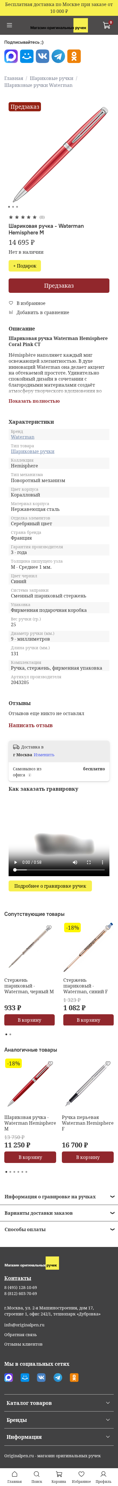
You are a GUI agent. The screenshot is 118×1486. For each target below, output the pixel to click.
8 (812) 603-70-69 (20, 1293)
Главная (13, 78)
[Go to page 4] (18, 1172)
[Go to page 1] (6, 1034)
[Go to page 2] (10, 1034)
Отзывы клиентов (23, 1344)
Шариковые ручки (51, 78)
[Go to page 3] (14, 1172)
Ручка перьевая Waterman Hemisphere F (88, 1123)
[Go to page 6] (26, 1172)
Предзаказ (59, 285)
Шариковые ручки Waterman (38, 85)
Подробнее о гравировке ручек (50, 886)
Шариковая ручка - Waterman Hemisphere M (30, 1123)
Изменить (44, 754)
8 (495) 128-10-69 (20, 1287)
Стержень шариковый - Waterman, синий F (85, 986)
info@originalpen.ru (24, 1325)
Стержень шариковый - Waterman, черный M (29, 986)
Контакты (17, 1278)
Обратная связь (20, 1334)
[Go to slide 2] (13, 207)
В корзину (29, 1020)
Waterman (22, 437)
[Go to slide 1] (9, 207)
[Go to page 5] (22, 1172)
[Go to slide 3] (17, 207)
